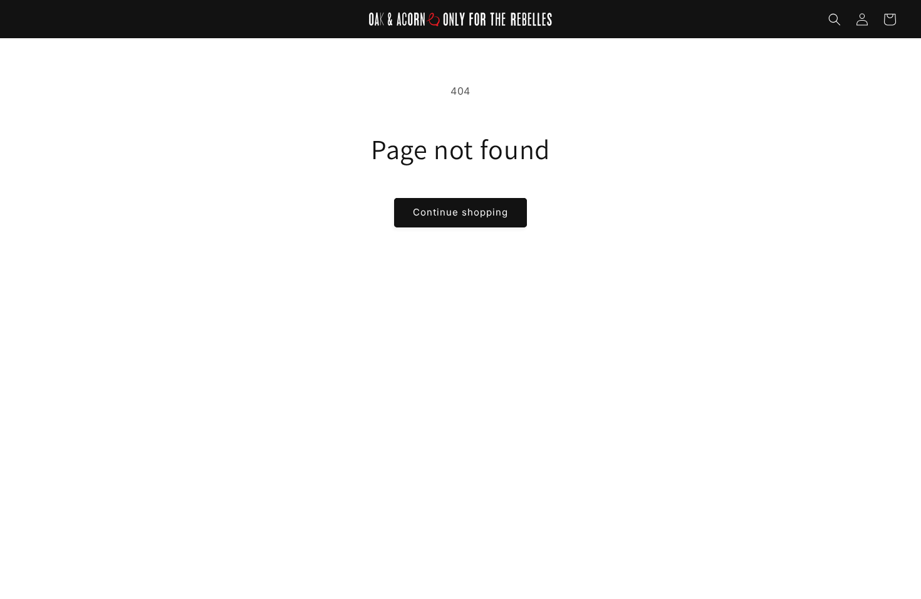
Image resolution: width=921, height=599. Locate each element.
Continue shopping (460, 212)
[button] (834, 19)
